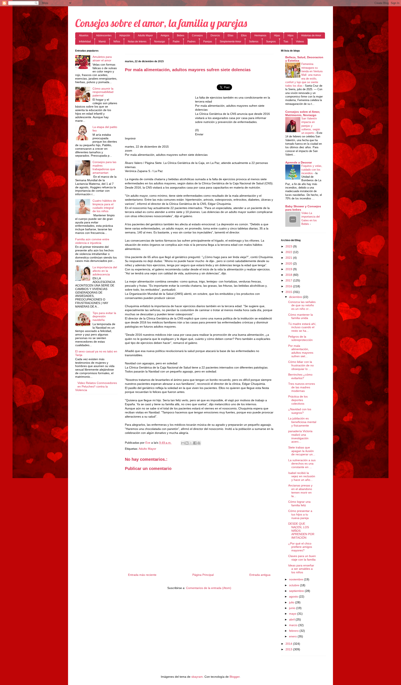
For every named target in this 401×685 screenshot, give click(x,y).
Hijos (290, 35)
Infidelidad (85, 41)
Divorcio (215, 35)
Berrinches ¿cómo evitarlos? (300, 376)
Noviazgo (159, 41)
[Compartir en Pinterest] (199, 443)
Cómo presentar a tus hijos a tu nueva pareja (300, 514)
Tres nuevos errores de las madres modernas (301, 387)
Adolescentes (104, 35)
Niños (116, 41)
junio (292, 608)
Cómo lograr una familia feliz (299, 503)
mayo (293, 613)
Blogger (235, 676)
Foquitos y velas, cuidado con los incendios (311, 169)
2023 (289, 246)
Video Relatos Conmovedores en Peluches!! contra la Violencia (96, 386)
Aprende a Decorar (298, 162)
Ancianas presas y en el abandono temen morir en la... (300, 491)
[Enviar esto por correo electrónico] (183, 443)
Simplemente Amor (230, 41)
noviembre (296, 579)
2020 (289, 263)
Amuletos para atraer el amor (102, 58)
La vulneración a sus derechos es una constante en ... (302, 463)
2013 (289, 649)
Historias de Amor (311, 35)
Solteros (253, 41)
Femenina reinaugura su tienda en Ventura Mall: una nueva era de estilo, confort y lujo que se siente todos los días (303, 74)
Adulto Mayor (145, 35)
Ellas (230, 35)
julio (292, 602)
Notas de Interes (137, 41)
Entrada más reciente (142, 574)
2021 (289, 257)
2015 (289, 292)
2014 (289, 643)
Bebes (180, 35)
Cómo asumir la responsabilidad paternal (103, 92)
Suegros (271, 41)
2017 (289, 280)
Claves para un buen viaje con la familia (302, 557)
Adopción (124, 35)
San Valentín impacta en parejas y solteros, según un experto (310, 125)
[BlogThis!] (187, 443)
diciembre (296, 297)
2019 (289, 269)
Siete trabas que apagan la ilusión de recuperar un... (301, 451)
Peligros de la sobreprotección (300, 338)
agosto (294, 596)
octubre (294, 585)
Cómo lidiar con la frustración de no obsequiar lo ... (301, 365)
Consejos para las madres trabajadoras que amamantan (104, 167)
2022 (289, 252)
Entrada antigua (259, 574)
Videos (300, 41)
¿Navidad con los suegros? (299, 411)
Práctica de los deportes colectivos (298, 400)
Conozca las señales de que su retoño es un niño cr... (302, 305)
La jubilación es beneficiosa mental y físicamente (302, 422)
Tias (285, 41)
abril (292, 619)
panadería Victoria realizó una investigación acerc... (300, 436)
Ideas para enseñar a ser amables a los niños (301, 569)
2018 (289, 274)
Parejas (207, 41)
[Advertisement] (160, 106)
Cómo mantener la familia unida (300, 316)
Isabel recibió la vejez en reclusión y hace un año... (301, 476)
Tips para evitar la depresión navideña (104, 316)
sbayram (197, 676)
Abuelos (83, 35)
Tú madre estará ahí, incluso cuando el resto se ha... (302, 327)
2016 (289, 286)
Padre (176, 41)
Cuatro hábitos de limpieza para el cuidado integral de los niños (104, 206)
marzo (293, 625)
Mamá (102, 41)
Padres (191, 41)
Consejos (197, 35)
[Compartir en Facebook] (195, 443)
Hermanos (260, 35)
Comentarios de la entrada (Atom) (208, 588)
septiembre (297, 591)
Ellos (244, 35)
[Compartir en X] (191, 443)
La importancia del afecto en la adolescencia (105, 271)
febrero (294, 630)
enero (293, 636)
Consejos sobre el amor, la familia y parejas (161, 23)
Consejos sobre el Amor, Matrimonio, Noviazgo (302, 113)
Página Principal (203, 574)
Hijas (277, 35)
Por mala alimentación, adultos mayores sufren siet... (300, 351)
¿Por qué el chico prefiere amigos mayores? (300, 547)
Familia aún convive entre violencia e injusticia (92, 241)
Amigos (165, 35)
